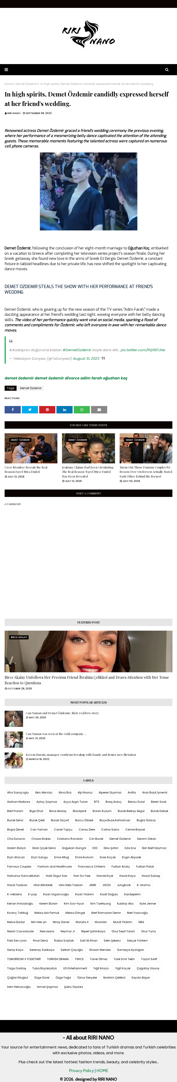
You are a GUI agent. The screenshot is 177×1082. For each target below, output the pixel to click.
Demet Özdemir (26, 84)
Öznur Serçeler (87, 978)
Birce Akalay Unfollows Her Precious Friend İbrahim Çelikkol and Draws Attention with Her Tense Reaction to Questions (87, 680)
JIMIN (92, 885)
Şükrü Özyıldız (73, 987)
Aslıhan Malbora (18, 802)
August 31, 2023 (86, 358)
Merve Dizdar (16, 922)
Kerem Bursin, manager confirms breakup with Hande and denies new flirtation (81, 754)
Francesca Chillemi (91, 866)
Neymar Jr (68, 931)
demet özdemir (19, 378)
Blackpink (79, 811)
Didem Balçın (16, 848)
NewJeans (47, 931)
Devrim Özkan (146, 839)
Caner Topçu (63, 829)
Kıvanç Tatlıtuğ (17, 913)
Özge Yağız (63, 978)
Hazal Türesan (17, 885)
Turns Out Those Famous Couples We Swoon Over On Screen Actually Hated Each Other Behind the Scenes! (146, 471)
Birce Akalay (58, 811)
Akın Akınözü (43, 792)
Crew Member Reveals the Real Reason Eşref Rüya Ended (26, 469)
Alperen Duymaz (110, 792)
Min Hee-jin (39, 922)
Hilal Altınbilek (43, 885)
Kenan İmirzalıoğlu (20, 903)
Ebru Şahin (111, 848)
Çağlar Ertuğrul (17, 978)
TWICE (79, 959)
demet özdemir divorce (57, 378)
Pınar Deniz (40, 940)
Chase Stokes (41, 839)
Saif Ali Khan (88, 940)
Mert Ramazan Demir (106, 913)
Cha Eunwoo (16, 839)
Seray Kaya (15, 950)
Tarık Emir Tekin (124, 959)
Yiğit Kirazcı (101, 968)
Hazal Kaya (127, 876)
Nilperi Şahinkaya (93, 931)
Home (9, 84)
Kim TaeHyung (100, 903)
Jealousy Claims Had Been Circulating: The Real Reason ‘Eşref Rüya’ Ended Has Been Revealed (88, 471)
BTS (96, 802)
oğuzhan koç (115, 378)
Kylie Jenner (148, 903)
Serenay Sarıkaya (42, 950)
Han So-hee (82, 876)
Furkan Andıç (121, 866)
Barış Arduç (114, 802)
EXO (94, 848)
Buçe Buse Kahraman (115, 820)
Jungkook (124, 885)
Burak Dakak (159, 811)
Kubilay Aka (125, 903)
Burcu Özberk (84, 820)
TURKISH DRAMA (58, 959)
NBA (141, 922)
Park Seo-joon (17, 940)
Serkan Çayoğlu (72, 950)
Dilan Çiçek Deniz (44, 848)
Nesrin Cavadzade (20, 931)
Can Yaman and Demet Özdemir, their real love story (62, 713)
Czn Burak (96, 839)
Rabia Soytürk (64, 940)
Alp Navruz (85, 792)
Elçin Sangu (39, 857)
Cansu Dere (87, 829)
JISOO (106, 885)
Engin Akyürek (131, 857)
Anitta (132, 792)
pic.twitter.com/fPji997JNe (143, 349)
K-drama (143, 885)
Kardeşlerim (132, 894)
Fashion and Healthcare (55, 866)
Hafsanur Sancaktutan (23, 876)
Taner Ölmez (98, 959)
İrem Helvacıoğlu (19, 987)
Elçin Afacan (16, 857)
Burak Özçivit (60, 820)
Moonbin (101, 922)
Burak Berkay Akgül (131, 811)
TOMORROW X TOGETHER (24, 959)
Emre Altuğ (61, 857)
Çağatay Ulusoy (148, 968)
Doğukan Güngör (74, 848)
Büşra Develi (15, 829)
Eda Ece (130, 848)
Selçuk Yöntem (137, 940)
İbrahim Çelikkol (114, 978)
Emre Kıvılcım (84, 857)
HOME (102, 1070)
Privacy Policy (81, 1070)
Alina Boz (65, 792)
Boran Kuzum (102, 811)
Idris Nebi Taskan (71, 885)
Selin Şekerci (112, 940)
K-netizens (14, 894)
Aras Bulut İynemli (154, 792)
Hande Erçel (105, 876)
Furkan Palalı (145, 866)
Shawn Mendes (100, 950)
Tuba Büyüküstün (44, 968)
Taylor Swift (149, 959)
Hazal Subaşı (151, 876)
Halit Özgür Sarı (56, 876)
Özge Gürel (41, 978)
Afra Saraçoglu (18, 792)
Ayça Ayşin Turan (75, 802)
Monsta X (82, 922)
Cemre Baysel (135, 829)
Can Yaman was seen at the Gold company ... (56, 734)
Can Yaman (39, 829)
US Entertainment (75, 968)
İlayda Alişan (141, 978)
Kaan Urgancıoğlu (56, 894)
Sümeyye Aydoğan (130, 950)
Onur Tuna (148, 931)
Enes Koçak (108, 857)
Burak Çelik (37, 820)
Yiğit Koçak (122, 968)
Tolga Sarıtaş (16, 968)
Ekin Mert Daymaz (154, 848)
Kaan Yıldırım (84, 894)
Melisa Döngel (75, 913)
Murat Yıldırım (122, 922)
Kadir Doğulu (109, 894)
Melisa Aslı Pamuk (46, 913)
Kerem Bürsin (48, 903)
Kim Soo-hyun (74, 903)
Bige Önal (36, 811)
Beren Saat (158, 802)
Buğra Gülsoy (146, 820)
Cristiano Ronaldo (70, 839)
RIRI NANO (14, 113)
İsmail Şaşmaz (47, 987)
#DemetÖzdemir (77, 349)
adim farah (91, 378)
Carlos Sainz (110, 829)
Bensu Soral (136, 802)
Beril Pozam (15, 811)
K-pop (32, 894)
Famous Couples (19, 866)
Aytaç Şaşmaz (46, 802)
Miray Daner (61, 922)
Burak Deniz (15, 820)
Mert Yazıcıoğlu (137, 913)
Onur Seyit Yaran (123, 931)
